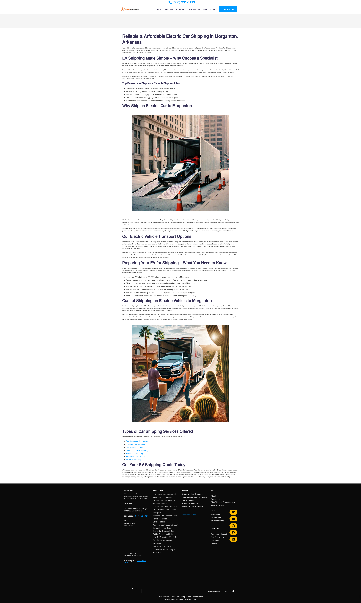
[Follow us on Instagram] (233, 525)
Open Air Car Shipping (135, 444)
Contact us (215, 499)
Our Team (215, 540)
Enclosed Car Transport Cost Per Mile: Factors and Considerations (165, 518)
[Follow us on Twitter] (233, 512)
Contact (213, 9)
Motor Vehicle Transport (192, 494)
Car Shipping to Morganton (137, 441)
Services (168, 9)
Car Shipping (188, 500)
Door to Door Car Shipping (137, 450)
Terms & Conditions (194, 596)
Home (158, 9)
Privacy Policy (217, 520)
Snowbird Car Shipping (192, 506)
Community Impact (219, 534)
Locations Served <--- (190, 514)
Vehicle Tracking (217, 505)
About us (214, 496)
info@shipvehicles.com (214, 591)
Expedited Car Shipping (136, 456)
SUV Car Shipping (133, 459)
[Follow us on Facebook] (233, 532)
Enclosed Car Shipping (135, 447)
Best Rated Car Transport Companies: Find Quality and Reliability (165, 549)
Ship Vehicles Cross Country (223, 502)
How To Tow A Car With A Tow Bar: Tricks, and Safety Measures (165, 540)
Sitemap (214, 543)
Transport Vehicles (190, 503)
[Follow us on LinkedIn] (233, 539)
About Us (180, 9)
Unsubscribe (163, 596)
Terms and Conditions (216, 516)
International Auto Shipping (194, 497)
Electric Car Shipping (134, 453)
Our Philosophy (217, 537)
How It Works (193, 9)
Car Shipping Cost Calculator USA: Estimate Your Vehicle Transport (165, 509)
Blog (205, 9)
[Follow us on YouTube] (233, 518)
